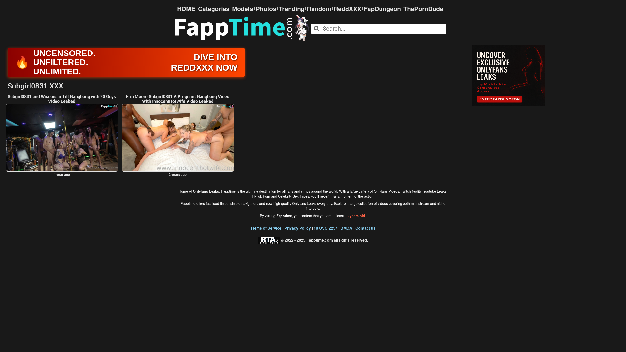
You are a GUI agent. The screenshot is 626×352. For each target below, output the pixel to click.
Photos (266, 8)
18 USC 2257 (325, 228)
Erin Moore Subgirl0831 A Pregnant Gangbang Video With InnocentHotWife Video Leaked (177, 99)
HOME (186, 8)
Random (319, 8)
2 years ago (178, 174)
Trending (291, 8)
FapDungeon (382, 8)
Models (242, 8)
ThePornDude (423, 8)
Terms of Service (265, 228)
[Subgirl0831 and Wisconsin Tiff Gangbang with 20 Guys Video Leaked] (62, 138)
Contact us (365, 228)
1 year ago (62, 174)
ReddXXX (347, 8)
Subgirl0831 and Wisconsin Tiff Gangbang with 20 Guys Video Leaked (62, 99)
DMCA (346, 228)
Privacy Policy (297, 228)
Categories (214, 8)
